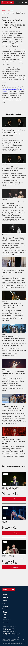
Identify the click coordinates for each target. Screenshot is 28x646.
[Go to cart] (23, 2)
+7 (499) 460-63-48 (9, 629)
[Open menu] (26, 2)
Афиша (4, 594)
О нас (4, 603)
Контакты (5, 622)
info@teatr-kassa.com (11, 633)
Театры (4, 600)
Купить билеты (14, 499)
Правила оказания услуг (5, 612)
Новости (5, 597)
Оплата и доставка (5, 607)
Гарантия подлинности (6, 618)
